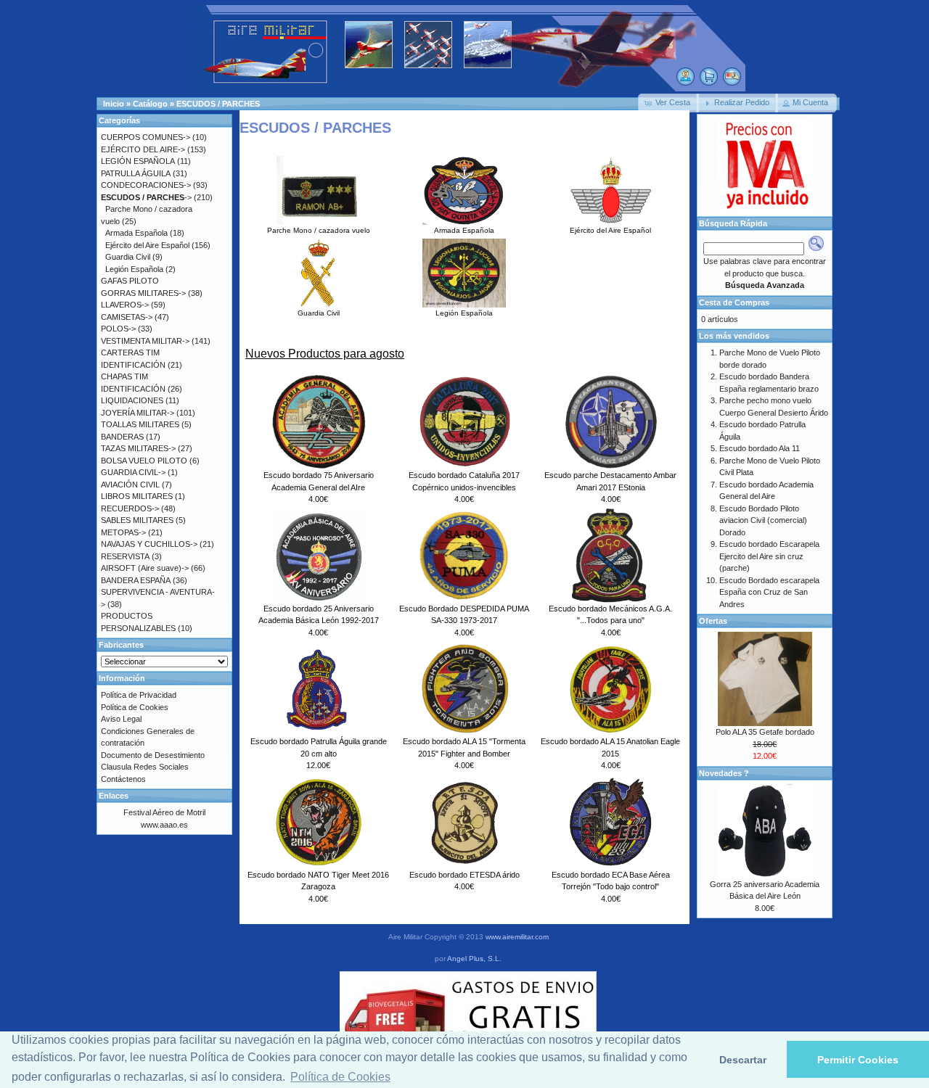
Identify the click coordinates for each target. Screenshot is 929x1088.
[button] (668, 103)
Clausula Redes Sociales (145, 766)
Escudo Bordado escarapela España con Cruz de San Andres (769, 592)
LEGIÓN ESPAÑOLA (138, 161)
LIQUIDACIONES (132, 400)
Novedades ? (724, 773)
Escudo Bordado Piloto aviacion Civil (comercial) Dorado (763, 520)
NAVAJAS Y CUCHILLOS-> (149, 544)
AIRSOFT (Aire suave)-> (145, 568)
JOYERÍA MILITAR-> (137, 412)
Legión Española (464, 313)
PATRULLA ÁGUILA (136, 173)
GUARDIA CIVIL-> (133, 472)
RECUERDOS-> (130, 508)
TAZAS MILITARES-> (138, 448)
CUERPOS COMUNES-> (145, 137)
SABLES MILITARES (137, 520)
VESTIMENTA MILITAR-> (145, 341)
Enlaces (113, 795)
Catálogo (150, 103)
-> (146, 197)
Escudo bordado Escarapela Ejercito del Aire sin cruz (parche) (769, 556)
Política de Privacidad (138, 695)
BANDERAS (122, 436)
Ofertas (713, 621)
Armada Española (464, 230)
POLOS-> (118, 328)
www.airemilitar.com (517, 937)
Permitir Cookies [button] (858, 1060)
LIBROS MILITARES (137, 496)
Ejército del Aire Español (610, 230)
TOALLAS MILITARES (140, 424)
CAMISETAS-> (126, 317)
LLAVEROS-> (125, 304)
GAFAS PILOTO (130, 280)
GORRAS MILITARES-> (143, 293)
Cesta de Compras (734, 302)
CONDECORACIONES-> (146, 185)
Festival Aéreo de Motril (164, 812)
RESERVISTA (125, 556)
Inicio (113, 103)
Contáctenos (123, 779)
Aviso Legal (121, 718)
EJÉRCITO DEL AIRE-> (143, 149)
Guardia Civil (319, 313)
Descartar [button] (742, 1060)
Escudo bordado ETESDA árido (464, 874)
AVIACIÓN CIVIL (130, 484)
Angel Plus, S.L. (474, 959)
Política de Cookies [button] (340, 1077)
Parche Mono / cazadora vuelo (318, 230)
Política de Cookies (134, 707)
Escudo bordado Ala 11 (759, 448)
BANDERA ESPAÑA (136, 580)
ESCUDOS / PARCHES (218, 103)
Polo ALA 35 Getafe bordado (765, 732)
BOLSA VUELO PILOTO (144, 460)
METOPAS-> (123, 532)
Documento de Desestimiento (153, 755)
